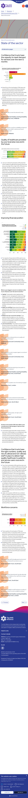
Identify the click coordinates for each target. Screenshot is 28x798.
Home (2, 11)
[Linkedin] (2, 648)
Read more (8, 781)
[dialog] (14, 786)
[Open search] (23, 6)
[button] (14, 795)
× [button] (26, 775)
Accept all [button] (7, 792)
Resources (9, 11)
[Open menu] (26, 6)
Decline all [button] (20, 792)
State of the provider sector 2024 (9, 13)
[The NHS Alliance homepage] (6, 6)
